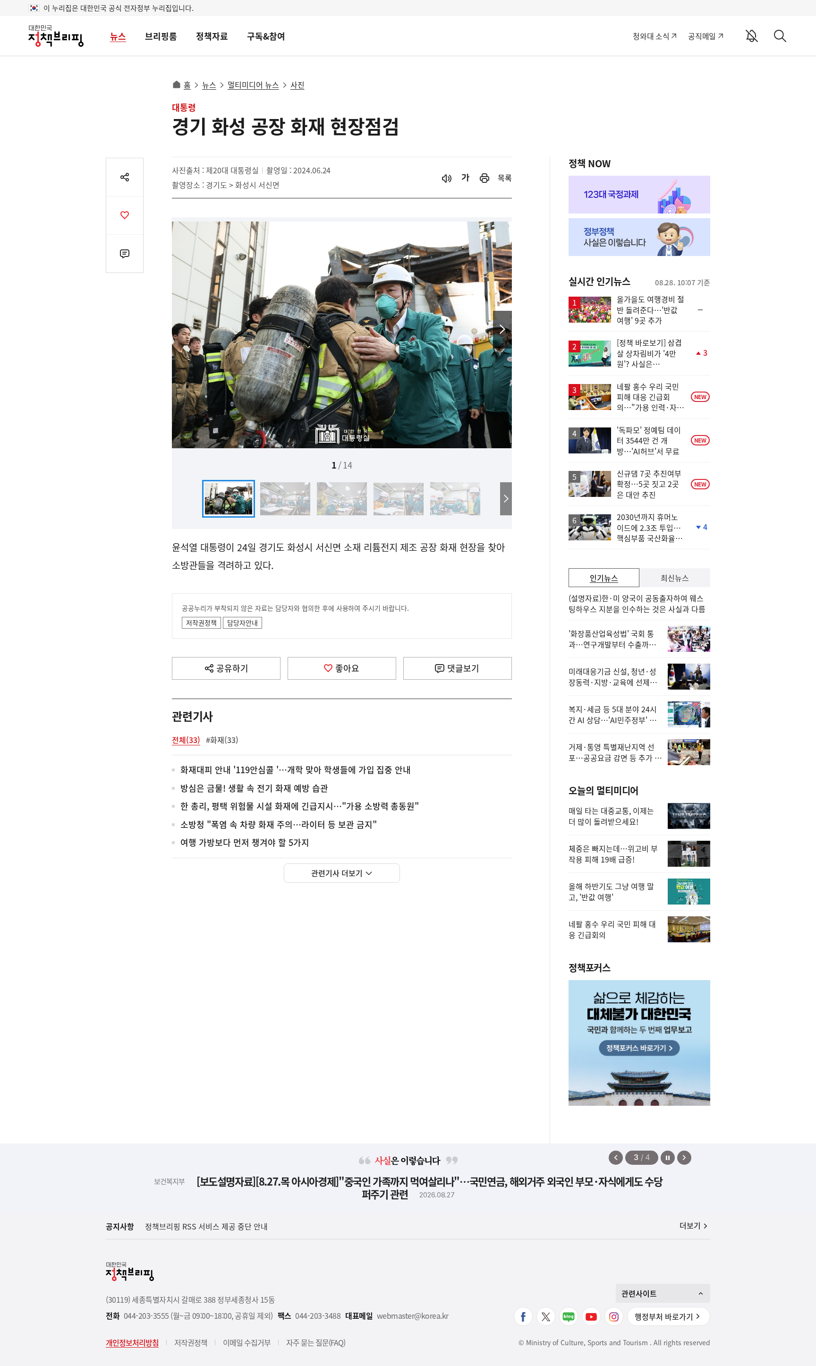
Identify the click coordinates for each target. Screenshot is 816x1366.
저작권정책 (201, 622)
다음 (502, 330)
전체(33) (186, 739)
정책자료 (212, 36)
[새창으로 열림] (484, 178)
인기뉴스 (604, 577)
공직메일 (702, 36)
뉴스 (118, 36)
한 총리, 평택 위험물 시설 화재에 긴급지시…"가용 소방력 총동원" (299, 806)
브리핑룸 (161, 36)
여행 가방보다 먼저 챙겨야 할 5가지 (244, 842)
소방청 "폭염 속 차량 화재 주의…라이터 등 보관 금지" (278, 825)
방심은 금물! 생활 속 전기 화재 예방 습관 (254, 788)
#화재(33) (222, 739)
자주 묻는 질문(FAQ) (315, 1342)
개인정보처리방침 (132, 1342)
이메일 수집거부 (247, 1342)
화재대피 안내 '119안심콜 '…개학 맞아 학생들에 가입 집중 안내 (295, 770)
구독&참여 (266, 36)
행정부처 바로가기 (664, 1316)
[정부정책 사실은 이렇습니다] (639, 237)
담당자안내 (242, 622)
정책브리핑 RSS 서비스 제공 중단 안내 (206, 1226)
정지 (668, 1158)
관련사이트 (639, 1293)
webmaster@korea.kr (413, 1315)
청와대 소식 (651, 36)
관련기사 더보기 (337, 873)
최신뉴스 (675, 577)
